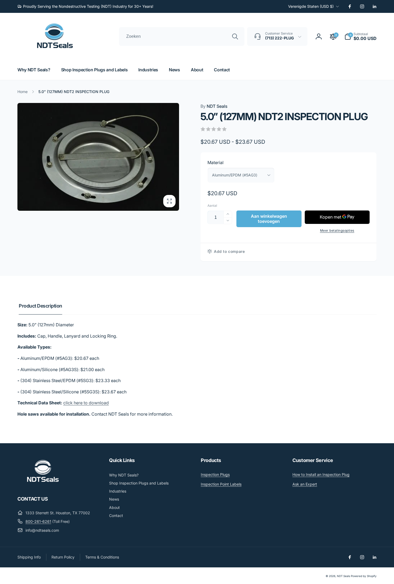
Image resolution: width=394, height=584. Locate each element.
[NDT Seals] (42, 484)
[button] (360, 36)
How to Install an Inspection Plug (321, 474)
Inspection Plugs (215, 474)
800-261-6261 (38, 521)
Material (215, 162)
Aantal (212, 205)
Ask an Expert (304, 484)
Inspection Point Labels (221, 484)
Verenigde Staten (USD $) (311, 6)
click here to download (86, 402)
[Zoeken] (235, 36)
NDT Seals (214, 106)
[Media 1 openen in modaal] (98, 157)
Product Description (40, 306)
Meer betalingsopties (337, 230)
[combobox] (181, 36)
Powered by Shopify (364, 576)
